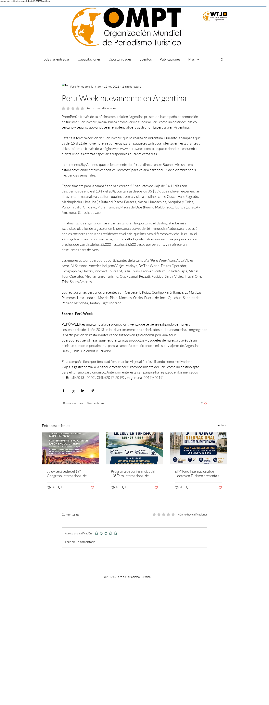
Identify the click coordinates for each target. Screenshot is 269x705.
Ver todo (222, 425)
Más (191, 59)
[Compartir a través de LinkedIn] (83, 391)
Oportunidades (120, 59)
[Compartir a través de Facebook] (63, 391)
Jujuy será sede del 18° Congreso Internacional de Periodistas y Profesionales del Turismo (70, 473)
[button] (222, 59)
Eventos (145, 59)
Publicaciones (170, 59)
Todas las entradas (56, 59)
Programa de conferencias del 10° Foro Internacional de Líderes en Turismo (133, 473)
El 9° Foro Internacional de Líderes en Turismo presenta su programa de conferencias (198, 473)
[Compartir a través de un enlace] (92, 391)
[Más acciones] (205, 86)
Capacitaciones (89, 59)
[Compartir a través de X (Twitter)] (73, 391)
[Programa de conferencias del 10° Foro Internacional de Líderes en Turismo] (134, 448)
